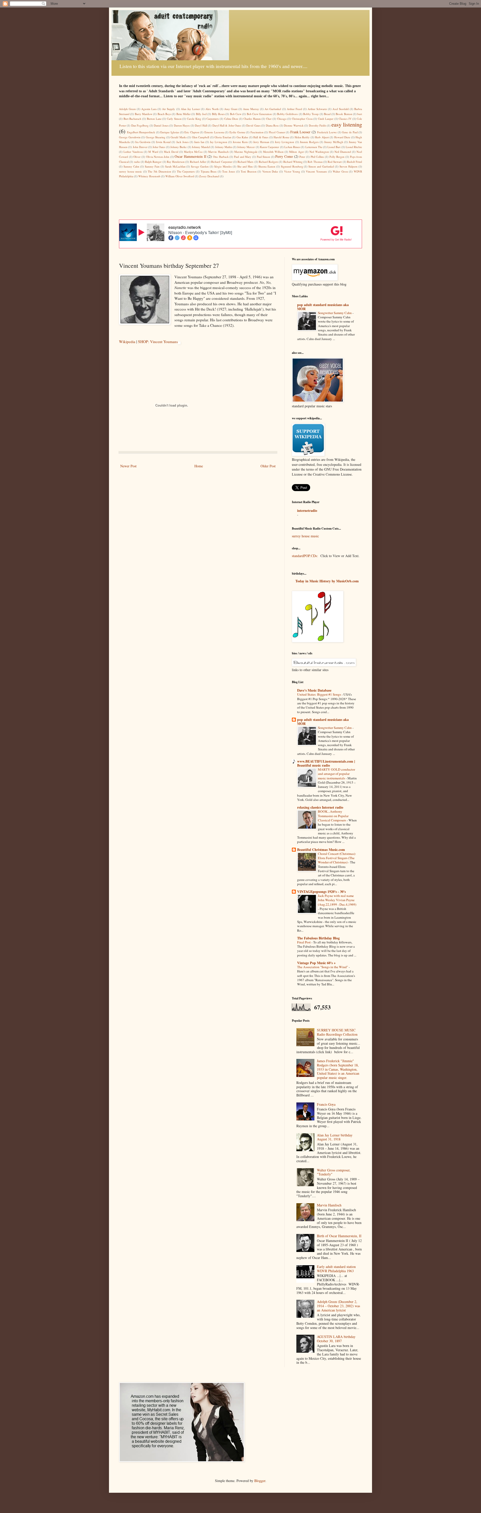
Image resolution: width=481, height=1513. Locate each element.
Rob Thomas (315, 162)
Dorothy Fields (317, 125)
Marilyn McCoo (193, 152)
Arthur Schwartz (317, 109)
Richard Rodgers (268, 162)
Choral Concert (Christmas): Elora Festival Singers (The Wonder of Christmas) (337, 858)
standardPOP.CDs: (305, 555)
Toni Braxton (249, 171)
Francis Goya (326, 1104)
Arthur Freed (294, 109)
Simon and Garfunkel (321, 166)
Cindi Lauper (325, 119)
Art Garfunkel (273, 109)
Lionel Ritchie (354, 147)
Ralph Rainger (153, 162)
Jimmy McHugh (333, 142)
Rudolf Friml (354, 162)
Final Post (304, 942)
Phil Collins (317, 157)
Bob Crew (236, 114)
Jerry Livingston (284, 142)
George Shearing (156, 137)
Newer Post (128, 466)
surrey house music (130, 171)
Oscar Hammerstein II (190, 156)
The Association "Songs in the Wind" (323, 967)
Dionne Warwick (293, 125)
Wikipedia (127, 341)
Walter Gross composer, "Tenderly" (333, 1172)
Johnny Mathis (223, 147)
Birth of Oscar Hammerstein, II (339, 1235)
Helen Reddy (302, 137)
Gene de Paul (349, 132)
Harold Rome (281, 137)
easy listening (346, 124)
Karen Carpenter (269, 147)
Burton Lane (154, 119)
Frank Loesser (300, 132)
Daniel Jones (161, 125)
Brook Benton (344, 114)
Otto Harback (221, 157)
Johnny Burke (178, 147)
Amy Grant (230, 109)
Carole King (194, 119)
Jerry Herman (261, 142)
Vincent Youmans (316, 171)
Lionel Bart (333, 147)
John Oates (159, 147)
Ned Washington (319, 152)
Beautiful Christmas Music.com (321, 849)
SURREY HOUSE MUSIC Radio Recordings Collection (337, 1032)
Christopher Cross (302, 119)
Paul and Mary (242, 157)
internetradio (307, 510)
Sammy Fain (152, 166)
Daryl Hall (201, 125)
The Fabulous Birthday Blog (318, 938)
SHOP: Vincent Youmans (158, 341)
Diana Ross (272, 125)
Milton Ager (296, 152)
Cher (269, 119)
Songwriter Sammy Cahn (335, 313)
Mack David (171, 152)
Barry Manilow (143, 114)
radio (137, 162)
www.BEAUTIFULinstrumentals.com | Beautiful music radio (326, 763)
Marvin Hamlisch (218, 152)
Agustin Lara (149, 109)
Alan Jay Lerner (190, 109)
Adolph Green (127, 109)
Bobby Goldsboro (287, 114)
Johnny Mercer (246, 147)
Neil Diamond (342, 152)
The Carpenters (186, 171)
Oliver (137, 157)
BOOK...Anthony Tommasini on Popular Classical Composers (333, 815)
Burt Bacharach (133, 119)
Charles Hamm (252, 119)
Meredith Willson (273, 152)
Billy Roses (218, 114)
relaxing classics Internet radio (320, 807)
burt (359, 114)
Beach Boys (164, 114)
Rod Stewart (335, 162)
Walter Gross (340, 171)
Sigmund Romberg (292, 166)
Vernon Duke (270, 171)
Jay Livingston (218, 142)
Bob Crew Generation (259, 114)
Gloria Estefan (222, 137)
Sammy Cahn (131, 166)
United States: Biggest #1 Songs (319, 694)
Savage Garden (200, 166)
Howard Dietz (342, 137)
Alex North (212, 109)
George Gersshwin (130, 137)
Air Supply (168, 109)
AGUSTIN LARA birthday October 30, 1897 (336, 1338)
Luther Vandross (133, 152)
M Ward (153, 152)
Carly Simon (174, 119)
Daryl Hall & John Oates (226, 125)
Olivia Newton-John (158, 157)
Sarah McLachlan (175, 166)
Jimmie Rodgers (309, 142)
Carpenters (212, 119)
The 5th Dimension (159, 171)
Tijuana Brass (209, 171)
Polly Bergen (337, 157)
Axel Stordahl (340, 109)
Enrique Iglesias (169, 132)
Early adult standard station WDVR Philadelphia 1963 (336, 1268)
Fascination (257, 132)
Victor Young (292, 171)
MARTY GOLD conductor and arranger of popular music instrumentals (336, 773)
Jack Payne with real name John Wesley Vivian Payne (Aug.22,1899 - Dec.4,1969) (337, 900)
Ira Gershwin (143, 142)
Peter (302, 157)
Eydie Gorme (237, 132)
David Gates (253, 125)
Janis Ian (199, 142)
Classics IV (345, 119)
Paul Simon (263, 157)
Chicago (282, 119)
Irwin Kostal (163, 142)
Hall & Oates (260, 137)
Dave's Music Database (314, 690)
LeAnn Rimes (292, 147)
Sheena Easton (266, 166)
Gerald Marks (179, 137)
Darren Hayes (182, 125)
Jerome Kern (240, 142)
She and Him (245, 166)
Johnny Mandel (201, 147)
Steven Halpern (348, 166)
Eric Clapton (191, 132)
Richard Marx (245, 162)
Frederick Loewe (327, 132)
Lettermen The (313, 147)
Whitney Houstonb (149, 176)
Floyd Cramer (277, 132)
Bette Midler (183, 114)
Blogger (259, 1480)
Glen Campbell (200, 137)
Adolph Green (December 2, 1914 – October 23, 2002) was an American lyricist (338, 1305)
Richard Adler (198, 162)
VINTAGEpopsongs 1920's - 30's (321, 891)
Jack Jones (182, 142)
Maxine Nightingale (246, 152)
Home (198, 466)
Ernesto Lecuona (214, 132)
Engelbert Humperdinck (141, 132)
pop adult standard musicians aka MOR (323, 306)
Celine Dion (231, 119)
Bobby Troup (311, 114)
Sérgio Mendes (223, 166)
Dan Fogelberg (140, 125)
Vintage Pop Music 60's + (316, 962)
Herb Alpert (322, 137)
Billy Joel (201, 114)
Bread (327, 114)
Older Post (268, 466)
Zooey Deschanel (209, 176)
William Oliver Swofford (179, 176)
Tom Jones (228, 171)
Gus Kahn (242, 137)
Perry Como (284, 156)
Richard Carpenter (221, 162)
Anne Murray (251, 109)
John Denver (140, 147)
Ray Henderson (176, 162)
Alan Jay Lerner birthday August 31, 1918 (334, 1137)
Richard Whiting (293, 162)
